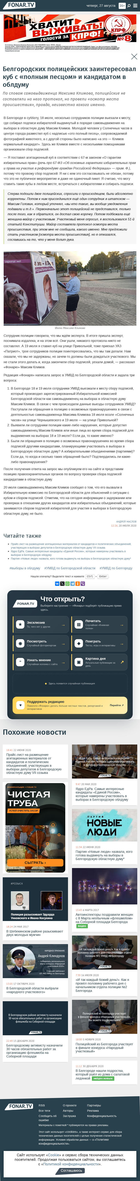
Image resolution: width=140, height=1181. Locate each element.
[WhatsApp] (67, 583)
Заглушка (69, 1116)
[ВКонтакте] (57, 583)
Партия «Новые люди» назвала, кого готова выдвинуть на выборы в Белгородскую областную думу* (71, 558)
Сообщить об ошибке (48, 1118)
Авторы (68, 1111)
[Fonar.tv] (19, 5)
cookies (71, 1132)
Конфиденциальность (101, 1116)
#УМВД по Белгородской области (69, 568)
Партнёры (94, 1105)
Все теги (44, 1111)
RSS (42, 1105)
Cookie (53, 1155)
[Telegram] (72, 583)
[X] (62, 583)
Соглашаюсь (71, 1170)
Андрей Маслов (126, 521)
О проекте (70, 1105)
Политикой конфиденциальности (71, 1164)
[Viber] (83, 583)
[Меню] (135, 5)
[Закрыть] (134, 57)
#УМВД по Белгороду (116, 568)
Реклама (93, 1111)
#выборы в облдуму (25, 568)
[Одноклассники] (77, 583)
